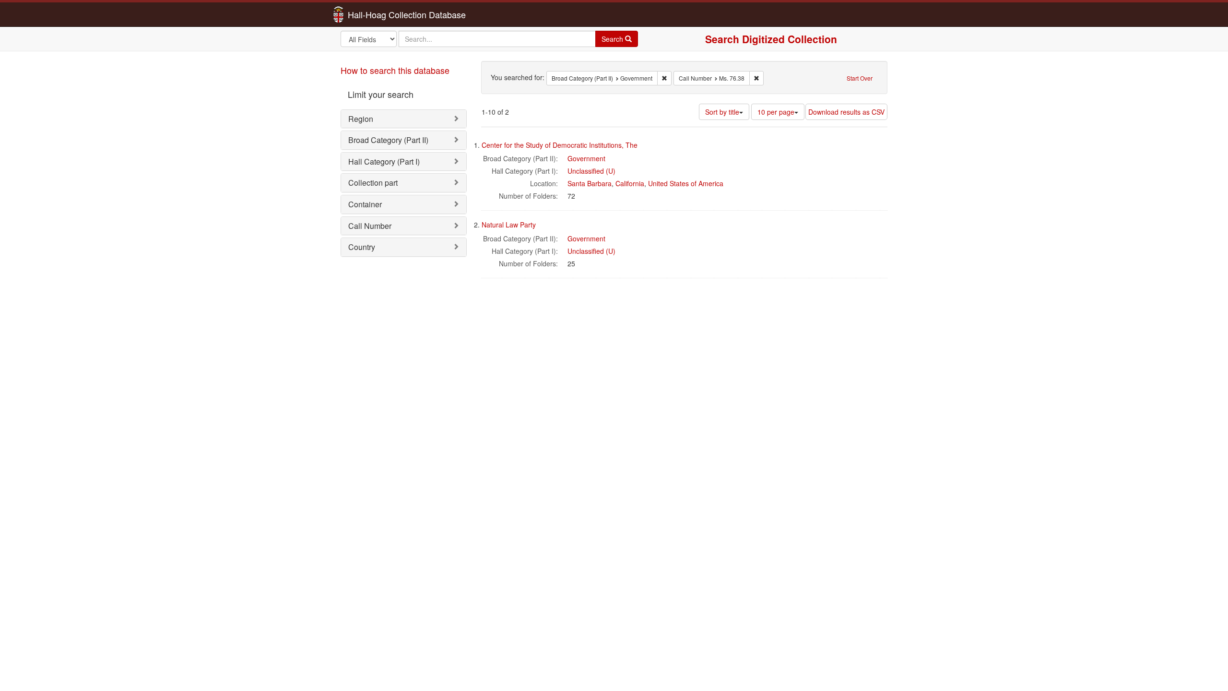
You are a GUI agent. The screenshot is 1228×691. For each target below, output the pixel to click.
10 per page (775, 112)
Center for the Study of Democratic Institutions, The (560, 145)
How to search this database (395, 70)
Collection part (373, 182)
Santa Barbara (589, 183)
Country (361, 246)
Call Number (369, 225)
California (629, 183)
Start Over (860, 78)
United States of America (685, 183)
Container (365, 204)
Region (360, 118)
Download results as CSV (846, 112)
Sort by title (722, 112)
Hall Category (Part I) (384, 161)
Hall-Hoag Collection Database (376, 14)
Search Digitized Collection (771, 39)
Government (586, 158)
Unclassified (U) (591, 171)
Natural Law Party (509, 224)
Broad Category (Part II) (388, 139)
